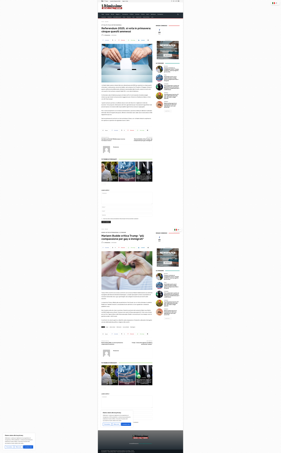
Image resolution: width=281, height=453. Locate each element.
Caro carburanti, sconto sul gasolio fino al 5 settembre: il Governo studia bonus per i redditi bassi (144, 177)
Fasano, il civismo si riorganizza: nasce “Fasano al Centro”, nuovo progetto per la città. (109, 177)
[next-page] (105, 184)
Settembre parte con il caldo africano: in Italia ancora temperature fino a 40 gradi (127, 177)
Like (159, 29)
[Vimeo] (177, 1)
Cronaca (166, 92)
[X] (175, 1)
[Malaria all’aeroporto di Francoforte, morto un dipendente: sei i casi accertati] (159, 104)
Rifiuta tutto (18, 447)
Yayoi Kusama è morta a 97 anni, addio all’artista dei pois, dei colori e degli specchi (171, 96)
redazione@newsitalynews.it (145, 443)
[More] (148, 40)
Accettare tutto (28, 447)
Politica (110, 174)
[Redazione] (102, 35)
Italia (109, 25)
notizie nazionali (117, 25)
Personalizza (9, 447)
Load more (167, 111)
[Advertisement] (152, 7)
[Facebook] (172, 1)
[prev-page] (102, 184)
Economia (144, 174)
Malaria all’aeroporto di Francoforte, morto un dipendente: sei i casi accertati (170, 105)
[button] (178, 14)
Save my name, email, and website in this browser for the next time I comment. (120, 218)
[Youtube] (179, 1)
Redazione (107, 35)
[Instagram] (173, 1)
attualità (106, 21)
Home (102, 21)
